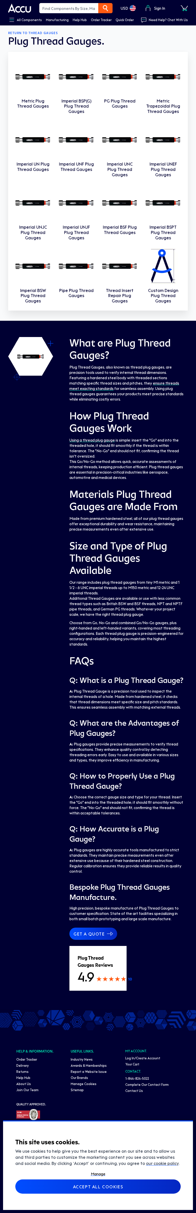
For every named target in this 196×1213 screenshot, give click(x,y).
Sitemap (77, 1090)
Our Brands (79, 1077)
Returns (22, 1071)
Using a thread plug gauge (92, 440)
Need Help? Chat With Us (168, 20)
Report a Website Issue (89, 1071)
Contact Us (134, 1090)
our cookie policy (162, 1163)
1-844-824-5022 (137, 1078)
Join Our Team (27, 1090)
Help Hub (23, 1077)
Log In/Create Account (142, 1058)
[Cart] (184, 8)
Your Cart (132, 1064)
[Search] (105, 8)
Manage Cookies (83, 1084)
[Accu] (19, 8)
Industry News (82, 1059)
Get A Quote (89, 933)
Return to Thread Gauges (33, 33)
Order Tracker (26, 1059)
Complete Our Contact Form (147, 1084)
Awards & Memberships (89, 1065)
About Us (23, 1084)
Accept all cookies (98, 1186)
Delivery (22, 1065)
